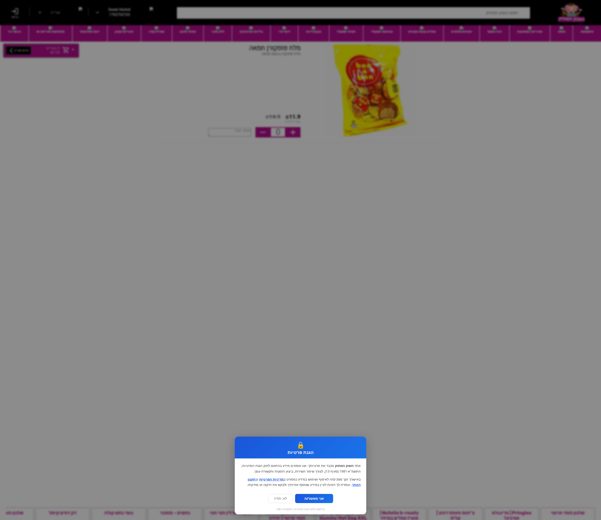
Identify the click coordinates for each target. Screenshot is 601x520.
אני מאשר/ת (314, 498)
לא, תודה (280, 498)
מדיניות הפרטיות (271, 479)
